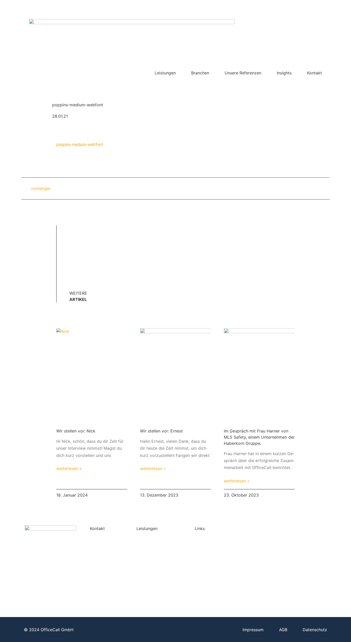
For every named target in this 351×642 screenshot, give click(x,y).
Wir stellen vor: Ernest (161, 430)
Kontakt (314, 72)
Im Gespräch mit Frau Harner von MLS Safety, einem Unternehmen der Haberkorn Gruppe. (259, 437)
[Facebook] (288, 6)
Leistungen (165, 72)
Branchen (200, 72)
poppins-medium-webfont (79, 144)
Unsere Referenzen (243, 72)
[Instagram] (315, 6)
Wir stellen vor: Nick (75, 430)
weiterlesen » (69, 468)
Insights (284, 72)
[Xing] (297, 6)
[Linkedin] (306, 6)
